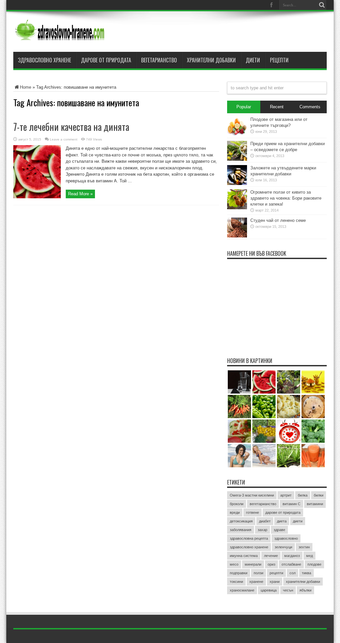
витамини (315, 504)
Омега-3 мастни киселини (252, 495)
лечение (271, 556)
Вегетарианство (159, 60)
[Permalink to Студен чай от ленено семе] (237, 235)
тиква (306, 573)
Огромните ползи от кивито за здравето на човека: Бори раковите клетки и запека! (285, 198)
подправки (238, 573)
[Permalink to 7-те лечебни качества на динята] (37, 196)
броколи (236, 504)
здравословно (286, 538)
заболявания (240, 530)
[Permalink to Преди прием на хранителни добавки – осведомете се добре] (237, 159)
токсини (236, 582)
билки (318, 495)
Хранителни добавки (211, 60)
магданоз (292, 556)
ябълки (305, 590)
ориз (271, 564)
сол (293, 573)
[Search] (322, 5)
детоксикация (241, 521)
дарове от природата (282, 512)
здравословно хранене (249, 547)
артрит (286, 495)
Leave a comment (63, 139)
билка (302, 495)
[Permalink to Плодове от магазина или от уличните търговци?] (237, 135)
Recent (277, 106)
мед (309, 556)
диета (282, 521)
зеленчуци (283, 547)
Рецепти (279, 60)
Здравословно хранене (44, 60)
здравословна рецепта (249, 538)
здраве (279, 530)
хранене (256, 582)
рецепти (276, 573)
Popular (243, 106)
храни (275, 582)
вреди (235, 512)
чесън (288, 590)
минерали (253, 564)
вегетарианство (263, 504)
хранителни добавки (303, 582)
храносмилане (242, 590)
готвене (252, 512)
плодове (314, 564)
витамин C (291, 504)
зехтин (304, 547)
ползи (258, 573)
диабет (265, 521)
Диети (253, 60)
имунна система (244, 556)
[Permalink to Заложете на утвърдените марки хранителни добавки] (237, 183)
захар (262, 530)
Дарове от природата (106, 60)
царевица (269, 590)
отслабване (291, 564)
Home (25, 87)
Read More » (80, 193)
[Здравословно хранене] (85, 35)
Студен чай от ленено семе (278, 220)
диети (297, 521)
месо (234, 564)
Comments (309, 106)
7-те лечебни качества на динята (71, 127)
